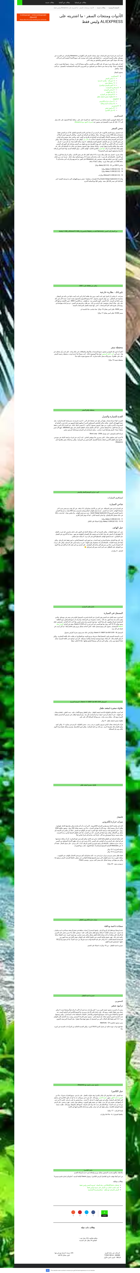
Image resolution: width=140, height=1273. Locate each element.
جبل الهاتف (110, 92)
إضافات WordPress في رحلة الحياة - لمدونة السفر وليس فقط (99, 1185)
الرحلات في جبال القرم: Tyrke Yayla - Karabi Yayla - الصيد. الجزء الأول (112, 1255)
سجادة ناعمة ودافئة (108, 103)
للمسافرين (115, 76)
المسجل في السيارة (107, 94)
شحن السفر (110, 78)
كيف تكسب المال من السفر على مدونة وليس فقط (103, 1187)
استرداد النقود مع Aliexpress (84, 122)
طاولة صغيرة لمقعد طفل (106, 97)
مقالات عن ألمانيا (64, 2)
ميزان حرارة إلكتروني (107, 101)
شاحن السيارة (109, 90)
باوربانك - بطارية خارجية (106, 81)
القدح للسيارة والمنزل (107, 85)
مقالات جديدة (50, 2)
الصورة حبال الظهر (117, 1098)
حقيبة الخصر (103, 1098)
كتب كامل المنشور (108, 354)
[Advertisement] (88, 41)
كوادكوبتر (102, 148)
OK (48, 1270)
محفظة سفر (110, 83)
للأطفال (116, 99)
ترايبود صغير (110, 108)
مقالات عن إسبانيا (80, 2)
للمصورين (115, 106)
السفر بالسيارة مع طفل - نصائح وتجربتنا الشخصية (103, 1190)
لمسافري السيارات (112, 87)
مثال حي (86, 139)
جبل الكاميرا (110, 110)
